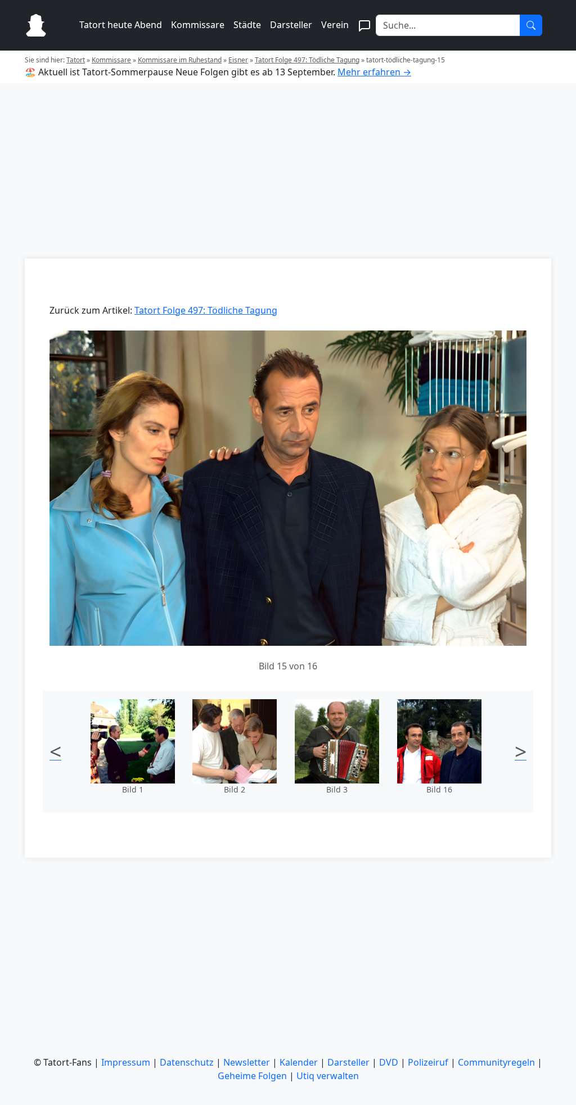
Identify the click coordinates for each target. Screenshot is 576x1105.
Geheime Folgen (252, 1076)
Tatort (75, 60)
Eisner (238, 60)
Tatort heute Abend (120, 25)
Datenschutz (187, 1062)
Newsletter (246, 1062)
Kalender (299, 1062)
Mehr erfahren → (374, 72)
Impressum (125, 1062)
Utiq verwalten (327, 1076)
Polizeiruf (428, 1062)
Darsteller (291, 25)
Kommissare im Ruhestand (180, 60)
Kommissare (197, 25)
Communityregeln (496, 1062)
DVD (388, 1062)
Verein (335, 25)
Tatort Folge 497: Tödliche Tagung (307, 60)
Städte (247, 25)
